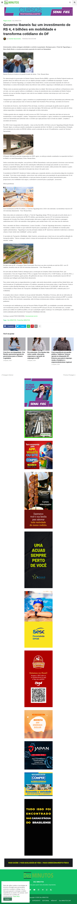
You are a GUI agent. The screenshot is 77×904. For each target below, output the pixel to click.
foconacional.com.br (32, 316)
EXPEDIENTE (36, 900)
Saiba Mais (16, 896)
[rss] (50, 889)
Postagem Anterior (7, 375)
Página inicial (7, 20)
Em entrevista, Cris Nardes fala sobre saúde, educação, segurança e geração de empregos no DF (38, 355)
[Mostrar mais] (39, 326)
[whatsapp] (46, 889)
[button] (2, 2)
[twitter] (30, 889)
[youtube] (34, 889)
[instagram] (38, 889)
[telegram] (42, 889)
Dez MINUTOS (16, 20)
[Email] (36, 326)
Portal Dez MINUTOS (23, 320)
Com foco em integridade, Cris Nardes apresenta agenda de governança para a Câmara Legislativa (14, 355)
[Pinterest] (32, 326)
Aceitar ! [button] (7, 899)
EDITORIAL (45, 900)
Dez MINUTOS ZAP (65, 900)
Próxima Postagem (69, 375)
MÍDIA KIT (54, 900)
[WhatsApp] (28, 326)
